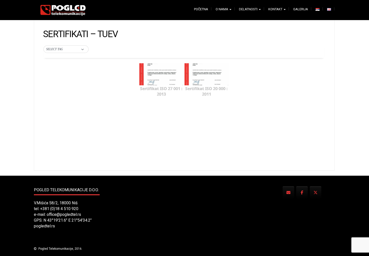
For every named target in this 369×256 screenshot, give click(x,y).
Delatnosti (248, 9)
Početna (201, 9)
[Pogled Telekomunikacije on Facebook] (302, 192)
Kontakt (275, 9)
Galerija (300, 9)
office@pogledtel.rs (64, 214)
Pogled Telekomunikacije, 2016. (60, 248)
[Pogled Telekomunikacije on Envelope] (288, 192)
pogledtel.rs (44, 226)
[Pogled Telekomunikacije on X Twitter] (316, 192)
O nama (222, 9)
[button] (66, 49)
